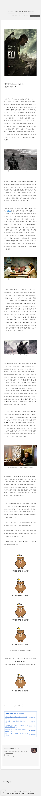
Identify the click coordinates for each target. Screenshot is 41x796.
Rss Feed (9, 793)
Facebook (21, 793)
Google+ (31, 793)
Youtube (27, 793)
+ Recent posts (6, 782)
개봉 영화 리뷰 (9, 713)
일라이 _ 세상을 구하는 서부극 (21, 11)
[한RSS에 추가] (20, 694)
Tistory (18, 791)
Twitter (16, 793)
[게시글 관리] (12, 705)
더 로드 (9, 211)
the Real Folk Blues (11, 749)
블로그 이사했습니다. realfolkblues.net (16, 751)
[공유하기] (10, 705)
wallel (29, 791)
